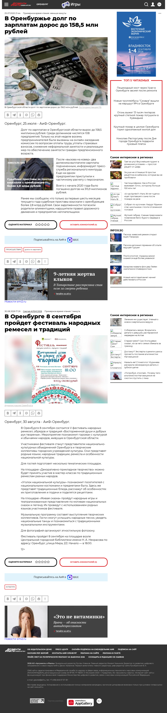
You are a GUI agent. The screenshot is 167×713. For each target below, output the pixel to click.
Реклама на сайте (90, 653)
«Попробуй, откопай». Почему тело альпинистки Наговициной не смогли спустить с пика (142, 375)
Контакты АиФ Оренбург (64, 653)
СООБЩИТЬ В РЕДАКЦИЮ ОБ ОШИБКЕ (106, 657)
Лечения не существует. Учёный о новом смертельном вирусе (141, 320)
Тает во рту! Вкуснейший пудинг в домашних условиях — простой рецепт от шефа (141, 164)
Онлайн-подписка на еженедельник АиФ (93, 649)
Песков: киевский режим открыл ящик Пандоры (140, 235)
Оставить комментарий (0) (83, 225)
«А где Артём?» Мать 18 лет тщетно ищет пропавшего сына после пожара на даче (142, 196)
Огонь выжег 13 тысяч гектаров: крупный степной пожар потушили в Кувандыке (136, 115)
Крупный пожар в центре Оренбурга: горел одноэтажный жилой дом (136, 128)
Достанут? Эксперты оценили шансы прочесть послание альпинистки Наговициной (143, 354)
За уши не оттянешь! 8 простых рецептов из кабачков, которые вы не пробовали (143, 175)
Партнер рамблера (55, 701)
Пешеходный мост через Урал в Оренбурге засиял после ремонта (136, 89)
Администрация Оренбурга (19, 405)
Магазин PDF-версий (37, 653)
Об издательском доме (39, 649)
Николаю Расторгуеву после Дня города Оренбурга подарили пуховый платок (136, 141)
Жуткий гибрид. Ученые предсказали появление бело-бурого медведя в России (143, 218)
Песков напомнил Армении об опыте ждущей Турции (142, 246)
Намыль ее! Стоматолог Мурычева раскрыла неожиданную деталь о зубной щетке (141, 365)
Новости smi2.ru (15, 301)
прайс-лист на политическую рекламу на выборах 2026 (56, 657)
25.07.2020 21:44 (12, 13)
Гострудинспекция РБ (90, 107)
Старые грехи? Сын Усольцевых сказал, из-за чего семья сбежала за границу (142, 343)
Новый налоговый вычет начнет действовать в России (139, 278)
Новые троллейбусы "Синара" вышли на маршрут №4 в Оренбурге (136, 102)
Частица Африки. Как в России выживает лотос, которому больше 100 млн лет (142, 185)
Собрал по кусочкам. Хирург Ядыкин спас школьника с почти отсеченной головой (143, 207)
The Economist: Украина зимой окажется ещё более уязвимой (139, 257)
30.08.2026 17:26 (12, 311)
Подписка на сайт (127, 649)
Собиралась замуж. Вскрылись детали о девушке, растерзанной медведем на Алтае (141, 333)
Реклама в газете (112, 653)
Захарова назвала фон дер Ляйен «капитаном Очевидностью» (140, 268)
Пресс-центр (61, 649)
